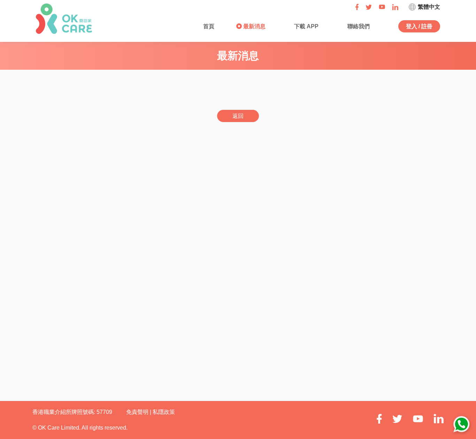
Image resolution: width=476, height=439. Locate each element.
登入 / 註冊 (419, 26)
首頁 (208, 26)
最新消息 (254, 26)
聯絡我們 (358, 26)
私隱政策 (164, 412)
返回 (238, 116)
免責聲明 (138, 412)
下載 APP (305, 26)
